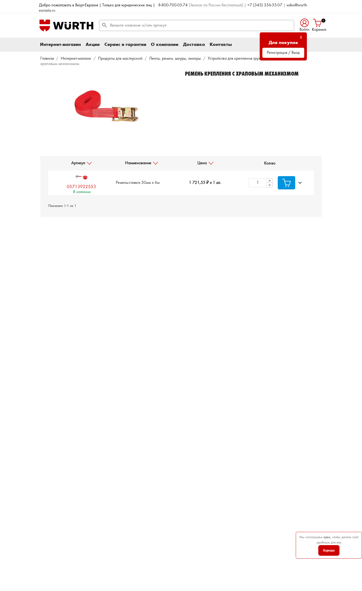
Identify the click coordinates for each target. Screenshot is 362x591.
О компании (164, 44)
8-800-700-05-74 (173, 5)
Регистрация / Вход (283, 53)
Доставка (194, 44)
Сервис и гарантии (125, 44)
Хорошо (329, 550)
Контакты (221, 44)
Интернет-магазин (60, 44)
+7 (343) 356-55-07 (264, 5)
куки (327, 537)
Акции (93, 44)
